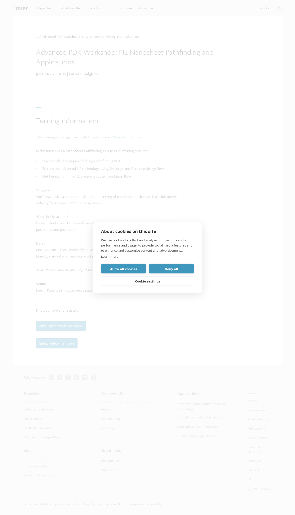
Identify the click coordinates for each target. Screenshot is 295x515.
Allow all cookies (123, 269)
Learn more (109, 256)
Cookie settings (147, 281)
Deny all (171, 269)
